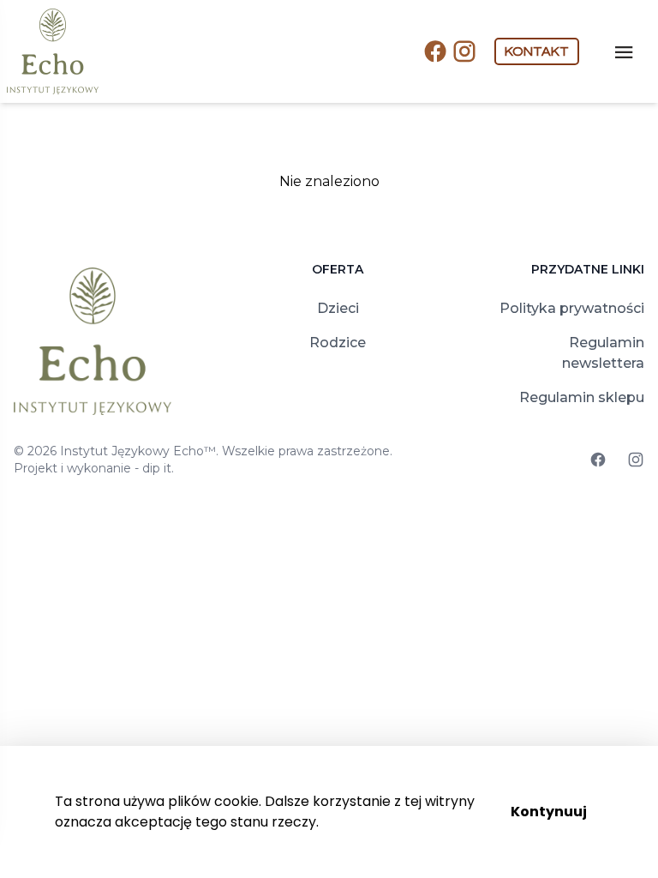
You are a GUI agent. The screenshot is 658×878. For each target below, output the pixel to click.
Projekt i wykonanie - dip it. (94, 468)
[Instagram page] (635, 459)
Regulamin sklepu (581, 397)
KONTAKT (537, 51)
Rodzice (337, 342)
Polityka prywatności (571, 308)
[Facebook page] (598, 459)
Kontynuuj (549, 811)
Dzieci (338, 308)
